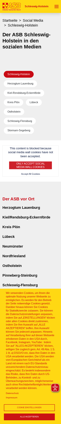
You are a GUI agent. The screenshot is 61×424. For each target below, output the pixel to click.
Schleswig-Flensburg (19, 121)
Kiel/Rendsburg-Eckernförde (26, 217)
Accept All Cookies (30, 174)
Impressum (11, 397)
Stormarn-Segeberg (18, 130)
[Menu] (56, 6)
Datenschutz (12, 393)
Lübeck (34, 102)
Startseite (9, 20)
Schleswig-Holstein (18, 74)
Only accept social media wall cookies (30, 165)
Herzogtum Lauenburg (20, 83)
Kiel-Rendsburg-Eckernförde (24, 93)
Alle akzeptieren (29, 417)
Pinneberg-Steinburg (19, 275)
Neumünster (12, 246)
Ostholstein (13, 111)
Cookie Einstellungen (29, 407)
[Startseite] (10, 6)
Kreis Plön (13, 102)
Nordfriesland (13, 256)
